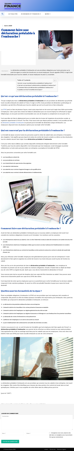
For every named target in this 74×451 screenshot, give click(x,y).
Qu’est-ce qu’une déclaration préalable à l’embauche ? (35, 83)
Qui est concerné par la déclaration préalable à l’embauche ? (37, 85)
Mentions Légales (61, 449)
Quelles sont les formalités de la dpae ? (30, 90)
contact (46, 449)
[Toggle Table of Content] (54, 80)
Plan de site (53, 449)
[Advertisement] (18, 52)
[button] (3, 14)
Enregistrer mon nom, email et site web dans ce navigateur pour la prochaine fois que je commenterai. (60, 435)
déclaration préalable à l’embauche (13, 122)
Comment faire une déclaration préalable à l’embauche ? (35, 87)
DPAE (5, 109)
